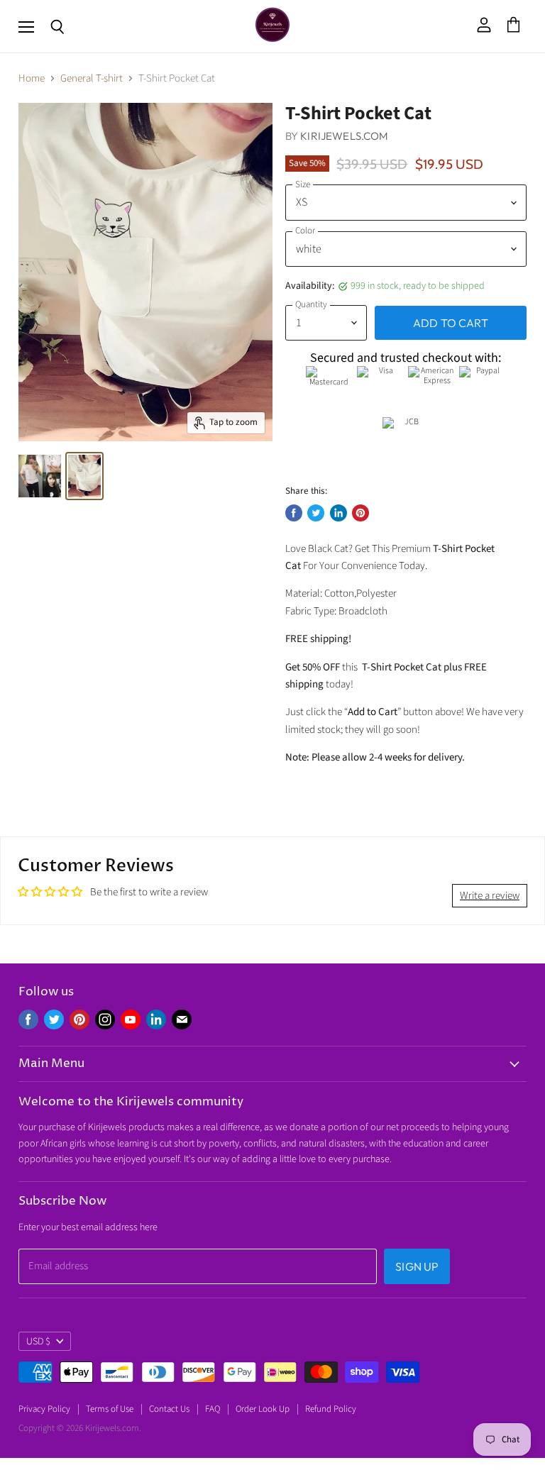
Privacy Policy (44, 1409)
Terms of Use (109, 1409)
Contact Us (169, 1409)
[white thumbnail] (39, 476)
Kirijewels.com (344, 136)
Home (31, 78)
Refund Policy (330, 1409)
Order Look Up (263, 1409)
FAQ (212, 1409)
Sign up (417, 1266)
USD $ (38, 1341)
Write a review (489, 895)
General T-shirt (91, 78)
